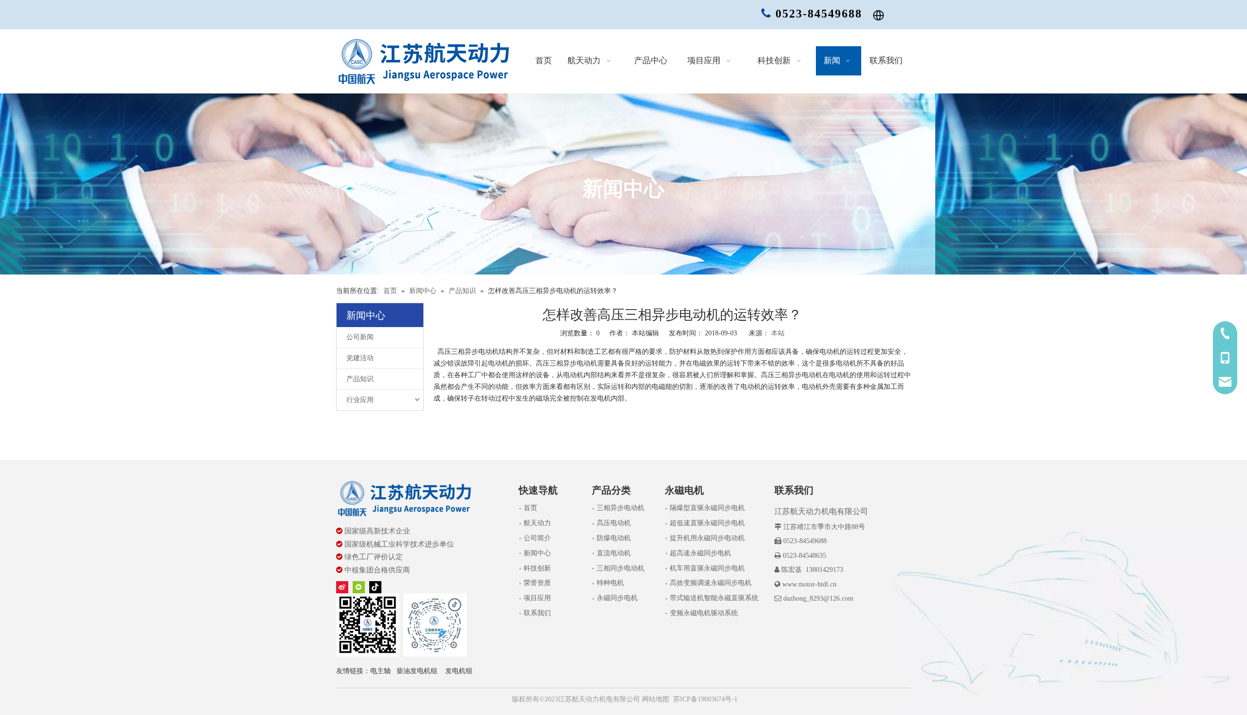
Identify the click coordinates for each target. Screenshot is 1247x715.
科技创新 (537, 568)
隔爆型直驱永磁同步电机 (707, 508)
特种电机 (610, 583)
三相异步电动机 (620, 508)
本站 (778, 333)
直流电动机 (614, 553)
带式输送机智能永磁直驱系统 (714, 598)
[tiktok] (375, 587)
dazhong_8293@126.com (818, 598)
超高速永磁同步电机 (700, 553)
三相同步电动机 (620, 568)
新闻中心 (537, 553)
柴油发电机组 (417, 671)
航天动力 (537, 523)
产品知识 (360, 379)
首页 (530, 508)
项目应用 (537, 598)
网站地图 (654, 699)
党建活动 (360, 358)
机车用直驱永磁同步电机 (707, 568)
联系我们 (537, 613)
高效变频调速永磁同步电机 (711, 583)
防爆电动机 (614, 538)
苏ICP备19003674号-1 (705, 699)
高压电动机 (614, 523)
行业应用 (360, 399)
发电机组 (458, 671)
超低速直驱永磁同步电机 (707, 523)
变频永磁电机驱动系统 (704, 613)
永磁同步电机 (617, 598)
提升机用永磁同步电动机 (707, 538)
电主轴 (380, 671)
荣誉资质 (537, 583)
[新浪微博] (342, 587)
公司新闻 (360, 337)
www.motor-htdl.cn (809, 584)
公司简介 (537, 538)
